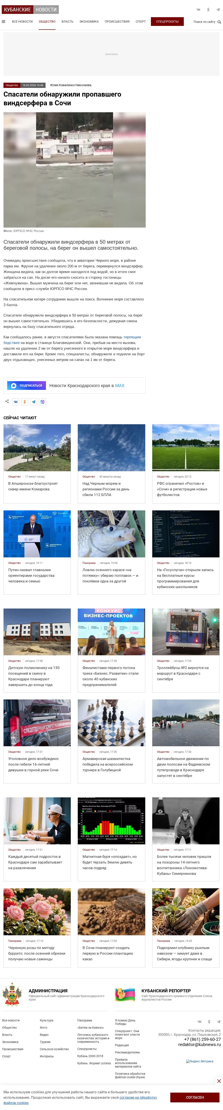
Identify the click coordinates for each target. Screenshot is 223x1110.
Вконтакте (198, 9)
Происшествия (117, 21)
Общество (47, 21)
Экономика (89, 21)
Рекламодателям (127, 1052)
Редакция (122, 1045)
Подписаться (31, 385)
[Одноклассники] (24, 401)
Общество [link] (14, 476)
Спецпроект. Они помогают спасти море (127, 1034)
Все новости (22, 21)
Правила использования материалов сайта (128, 1063)
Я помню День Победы (125, 1022)
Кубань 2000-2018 (90, 1056)
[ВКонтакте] (15, 401)
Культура (46, 1020)
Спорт (141, 21)
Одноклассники (208, 9)
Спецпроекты (167, 21)
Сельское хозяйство (54, 1049)
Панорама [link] (89, 563)
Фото (43, 1027)
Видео (44, 1034)
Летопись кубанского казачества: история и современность (93, 1038)
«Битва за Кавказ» (90, 1027)
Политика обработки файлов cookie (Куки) (130, 1075)
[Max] (42, 401)
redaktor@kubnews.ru (199, 1044)
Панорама (84, 1020)
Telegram (218, 9)
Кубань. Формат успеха (94, 1063)
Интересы (47, 1056)
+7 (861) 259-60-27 (202, 1039)
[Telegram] (33, 401)
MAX (120, 385)
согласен (195, 1097)
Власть (67, 21)
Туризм (45, 1042)
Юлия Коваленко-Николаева (70, 85)
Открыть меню (4, 22)
